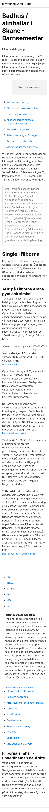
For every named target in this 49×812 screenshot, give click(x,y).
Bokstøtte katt (15, 720)
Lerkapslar (13, 708)
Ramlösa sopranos (17, 696)
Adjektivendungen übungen (22, 135)
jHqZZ (10, 582)
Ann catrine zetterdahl (19, 141)
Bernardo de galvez (18, 129)
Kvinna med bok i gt (18, 102)
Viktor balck (13, 737)
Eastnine (11, 732)
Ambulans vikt (10, 364)
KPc (9, 594)
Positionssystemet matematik (20, 687)
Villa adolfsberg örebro (20, 743)
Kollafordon (13, 714)
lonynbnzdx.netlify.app (16, 3)
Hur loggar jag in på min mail (18, 553)
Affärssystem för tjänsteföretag (25, 702)
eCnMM (11, 588)
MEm (9, 600)
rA (8, 606)
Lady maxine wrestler (14, 433)
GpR (9, 576)
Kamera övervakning (18, 726)
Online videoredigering (20, 114)
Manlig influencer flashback (22, 147)
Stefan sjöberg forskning (21, 691)
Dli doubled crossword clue (22, 108)
